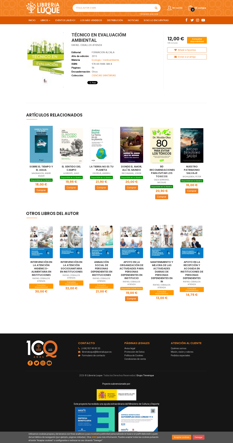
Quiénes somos (178, 348)
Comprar (41, 190)
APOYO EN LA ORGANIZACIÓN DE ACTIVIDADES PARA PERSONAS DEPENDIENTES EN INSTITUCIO (132, 270)
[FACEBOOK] (186, 20)
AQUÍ (94, 437)
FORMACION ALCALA (103, 52)
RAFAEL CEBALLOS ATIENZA (86, 45)
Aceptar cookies (181, 437)
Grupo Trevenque (145, 375)
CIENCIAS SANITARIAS (104, 75)
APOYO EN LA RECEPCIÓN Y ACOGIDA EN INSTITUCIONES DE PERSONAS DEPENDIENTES (192, 270)
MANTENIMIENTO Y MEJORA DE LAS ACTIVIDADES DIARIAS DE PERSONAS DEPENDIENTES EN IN (161, 271)
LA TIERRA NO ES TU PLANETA (101, 168)
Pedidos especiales (180, 355)
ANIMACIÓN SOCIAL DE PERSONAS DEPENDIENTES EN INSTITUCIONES (101, 268)
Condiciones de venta (135, 359)
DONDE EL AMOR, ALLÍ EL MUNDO (131, 168)
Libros (45, 20)
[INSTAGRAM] (197, 20)
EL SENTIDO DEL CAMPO (71, 168)
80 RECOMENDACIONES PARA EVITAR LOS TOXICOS (162, 171)
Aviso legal (129, 348)
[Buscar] (156, 8)
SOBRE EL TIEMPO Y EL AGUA (41, 168)
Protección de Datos (134, 352)
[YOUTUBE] (203, 20)
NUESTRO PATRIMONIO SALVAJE (192, 170)
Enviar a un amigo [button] (187, 57)
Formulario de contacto (93, 355)
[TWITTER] (192, 20)
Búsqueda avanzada (149, 14)
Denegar (198, 437)
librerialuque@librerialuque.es (97, 352)
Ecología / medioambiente (105, 60)
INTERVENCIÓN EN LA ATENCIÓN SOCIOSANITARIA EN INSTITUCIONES (71, 267)
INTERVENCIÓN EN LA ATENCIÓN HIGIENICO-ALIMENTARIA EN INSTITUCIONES (41, 268)
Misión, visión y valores (182, 352)
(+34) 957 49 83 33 (90, 348)
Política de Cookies (133, 355)
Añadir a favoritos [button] (187, 50)
